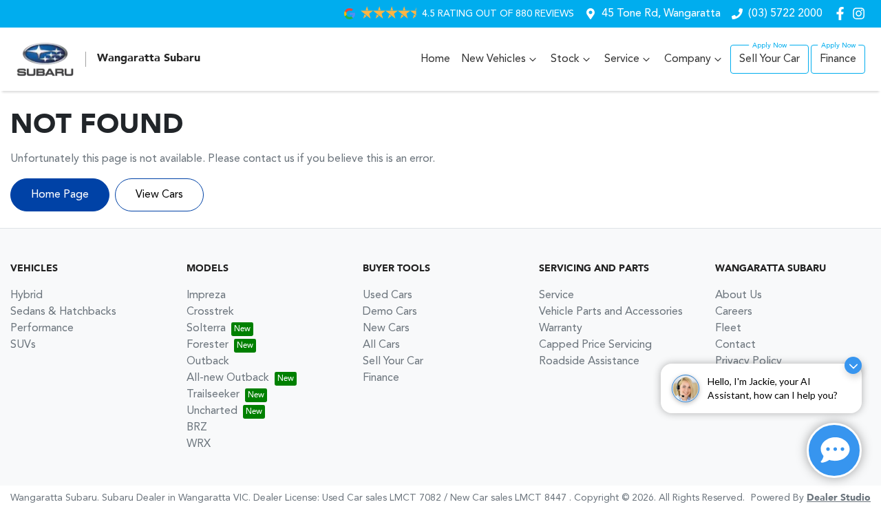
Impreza (206, 295)
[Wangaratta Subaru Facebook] (843, 13)
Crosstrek (210, 311)
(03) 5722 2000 (785, 13)
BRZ (197, 427)
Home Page (60, 194)
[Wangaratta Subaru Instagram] (861, 13)
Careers (733, 311)
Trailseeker (213, 394)
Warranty (560, 328)
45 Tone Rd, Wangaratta (661, 13)
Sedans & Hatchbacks (63, 311)
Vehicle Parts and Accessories (611, 311)
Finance (838, 59)
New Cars (386, 328)
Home (435, 59)
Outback (208, 361)
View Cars (159, 194)
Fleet (728, 328)
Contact (735, 345)
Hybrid (26, 295)
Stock (565, 59)
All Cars (381, 345)
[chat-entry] (834, 450)
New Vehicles (493, 59)
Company (687, 59)
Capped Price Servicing (595, 345)
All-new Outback (228, 378)
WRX (199, 444)
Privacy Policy (748, 361)
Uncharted (212, 411)
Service (621, 59)
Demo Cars (390, 311)
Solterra (206, 328)
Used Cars (387, 295)
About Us (738, 295)
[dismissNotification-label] (853, 365)
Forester (208, 345)
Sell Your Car (769, 59)
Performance (42, 328)
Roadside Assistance (589, 361)
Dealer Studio (839, 498)
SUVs (23, 345)
